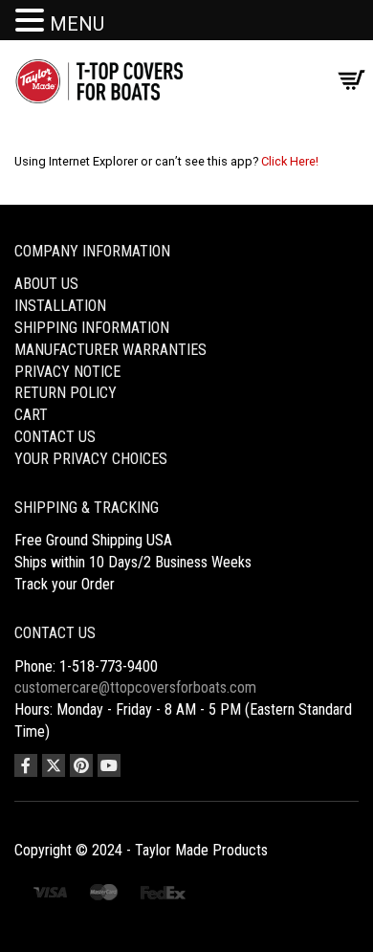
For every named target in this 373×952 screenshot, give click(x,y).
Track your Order (64, 584)
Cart (31, 415)
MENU (77, 23)
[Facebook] (25, 765)
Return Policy (65, 393)
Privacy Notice (67, 372)
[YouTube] (109, 765)
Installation (60, 306)
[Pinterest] (81, 765)
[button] (32, 21)
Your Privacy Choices (90, 459)
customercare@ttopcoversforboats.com (135, 687)
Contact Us (55, 437)
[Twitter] (53, 765)
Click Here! (289, 161)
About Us (46, 284)
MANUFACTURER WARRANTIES (110, 350)
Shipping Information (91, 328)
